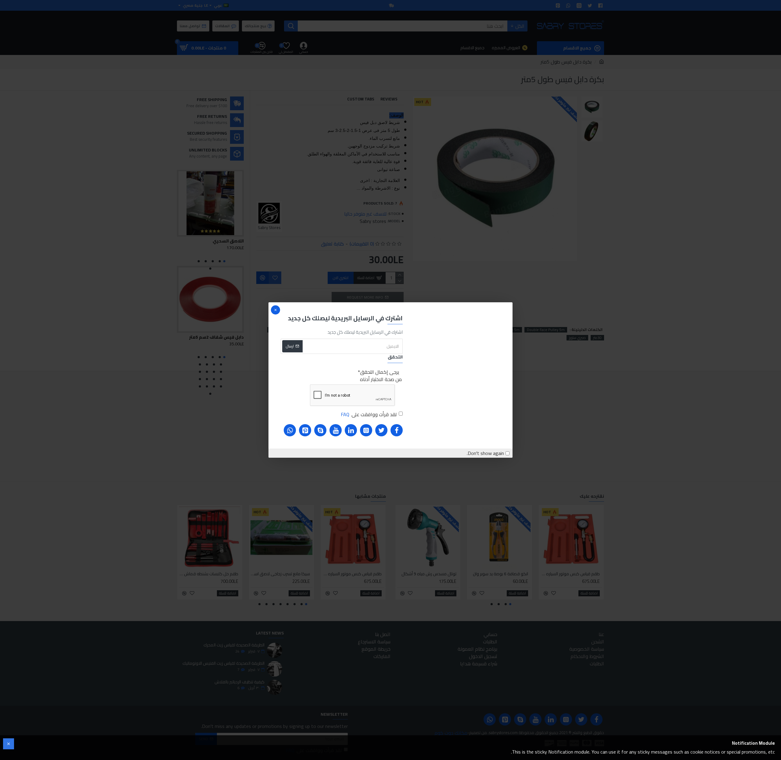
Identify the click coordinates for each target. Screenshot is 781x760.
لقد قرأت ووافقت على (369, 414)
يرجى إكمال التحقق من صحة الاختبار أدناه (381, 375)
